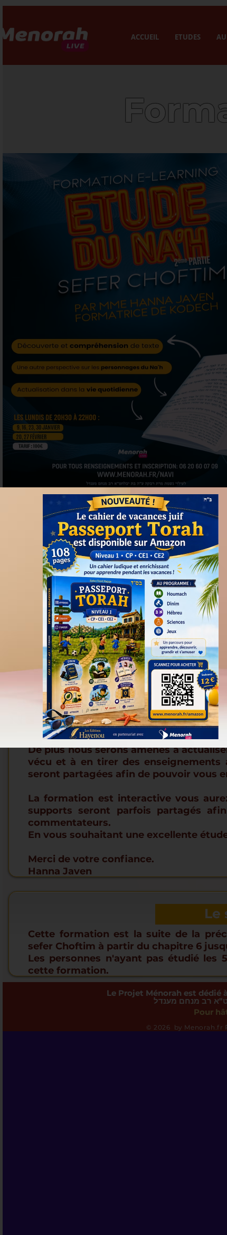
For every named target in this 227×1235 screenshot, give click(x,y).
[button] (131, 616)
